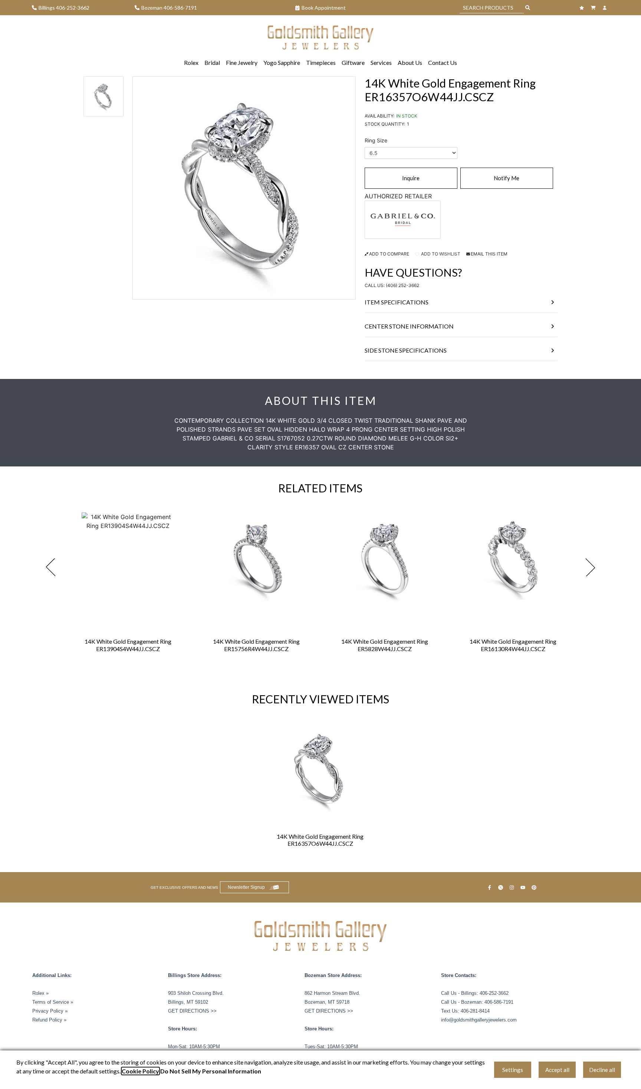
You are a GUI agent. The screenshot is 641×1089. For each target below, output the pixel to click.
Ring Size (376, 140)
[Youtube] (523, 887)
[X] (501, 887)
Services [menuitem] (381, 62)
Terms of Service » (52, 1002)
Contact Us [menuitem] (442, 62)
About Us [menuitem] (410, 62)
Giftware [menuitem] (353, 62)
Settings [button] (512, 1069)
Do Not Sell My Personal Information (210, 1071)
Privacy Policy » (50, 1011)
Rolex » (40, 993)
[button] (103, 96)
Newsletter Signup (246, 887)
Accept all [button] (557, 1069)
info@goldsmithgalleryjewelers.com (479, 1020)
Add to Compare (389, 254)
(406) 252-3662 (402, 285)
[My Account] (605, 7)
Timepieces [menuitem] (321, 62)
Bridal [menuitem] (212, 62)
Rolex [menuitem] (191, 62)
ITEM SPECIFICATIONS (396, 302)
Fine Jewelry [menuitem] (241, 62)
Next (590, 567)
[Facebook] (490, 887)
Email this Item (489, 254)
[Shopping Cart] (594, 7)
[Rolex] (581, 36)
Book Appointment (324, 7)
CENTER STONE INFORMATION (409, 326)
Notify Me (506, 178)
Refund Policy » (49, 1020)
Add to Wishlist (440, 254)
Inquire (411, 178)
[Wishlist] (582, 7)
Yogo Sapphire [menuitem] (281, 62)
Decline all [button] (602, 1069)
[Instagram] (512, 887)
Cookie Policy (140, 1071)
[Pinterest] (535, 887)
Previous (50, 567)
